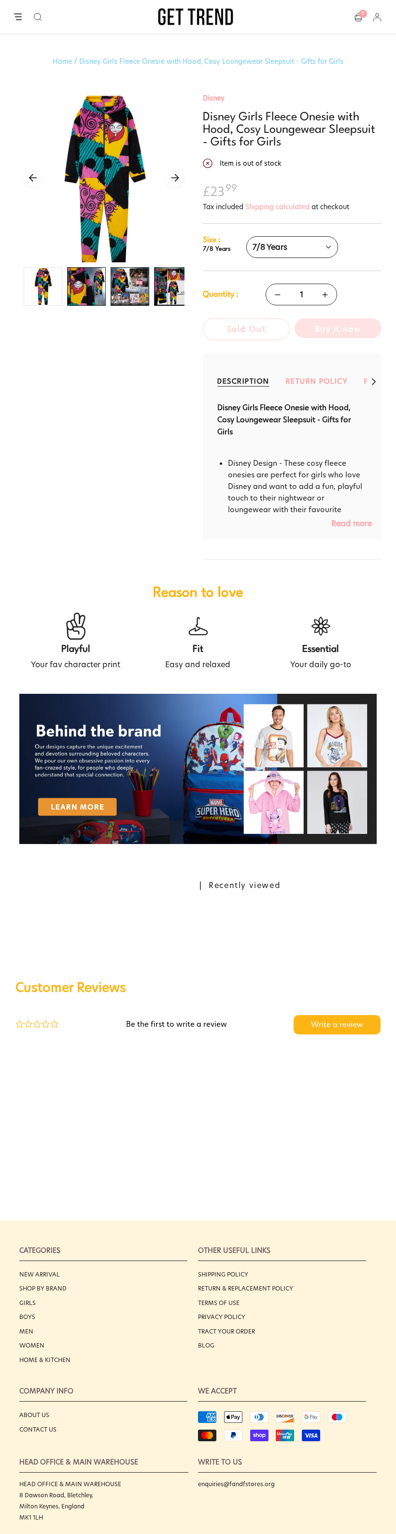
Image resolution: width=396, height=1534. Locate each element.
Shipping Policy (223, 1274)
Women (31, 1345)
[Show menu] (18, 17)
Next (174, 177)
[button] (37, 17)
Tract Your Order (226, 1331)
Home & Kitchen (45, 1360)
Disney (214, 98)
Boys (27, 1317)
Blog (206, 1345)
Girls (27, 1303)
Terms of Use (219, 1303)
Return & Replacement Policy (245, 1288)
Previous (32, 177)
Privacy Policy (221, 1317)
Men (26, 1331)
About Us (34, 1415)
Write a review (337, 1024)
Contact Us (38, 1429)
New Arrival (39, 1274)
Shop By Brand (43, 1288)
